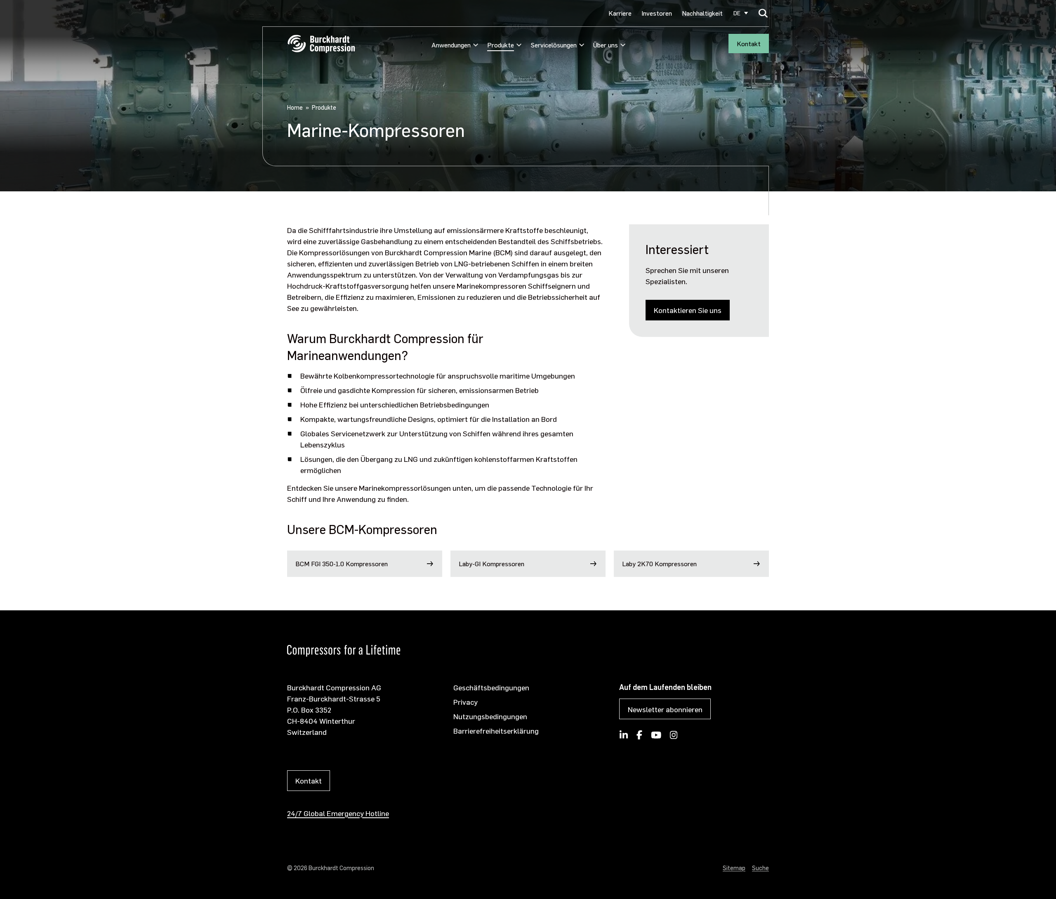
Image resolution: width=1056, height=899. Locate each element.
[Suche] (763, 13)
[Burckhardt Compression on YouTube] (656, 737)
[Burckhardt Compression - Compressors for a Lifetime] (321, 44)
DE (736, 13)
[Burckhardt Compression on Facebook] (639, 737)
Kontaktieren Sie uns (687, 310)
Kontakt (749, 43)
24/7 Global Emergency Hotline (338, 813)
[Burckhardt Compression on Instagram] (673, 737)
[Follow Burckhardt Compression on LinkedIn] (623, 737)
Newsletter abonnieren (665, 709)
